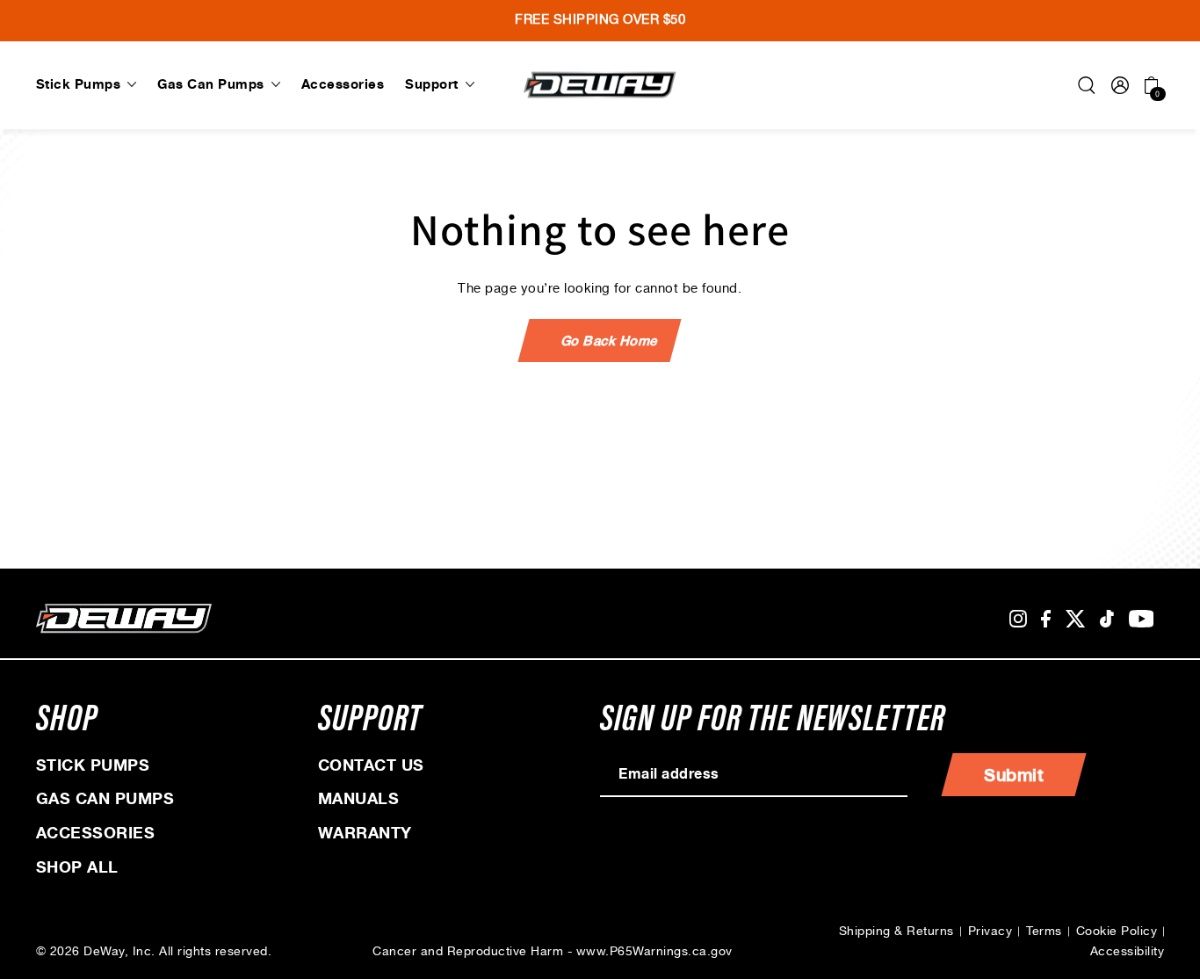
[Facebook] (1046, 619)
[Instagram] (1018, 619)
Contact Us (371, 765)
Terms (1044, 931)
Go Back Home (610, 341)
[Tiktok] (1107, 619)
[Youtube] (1141, 619)
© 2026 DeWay (80, 951)
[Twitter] (1076, 619)
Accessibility (1127, 951)
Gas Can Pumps (105, 799)
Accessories (95, 833)
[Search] (1087, 85)
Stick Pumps (93, 765)
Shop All (77, 867)
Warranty (365, 833)
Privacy (990, 931)
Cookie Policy (1117, 931)
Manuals (359, 799)
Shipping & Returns (896, 931)
